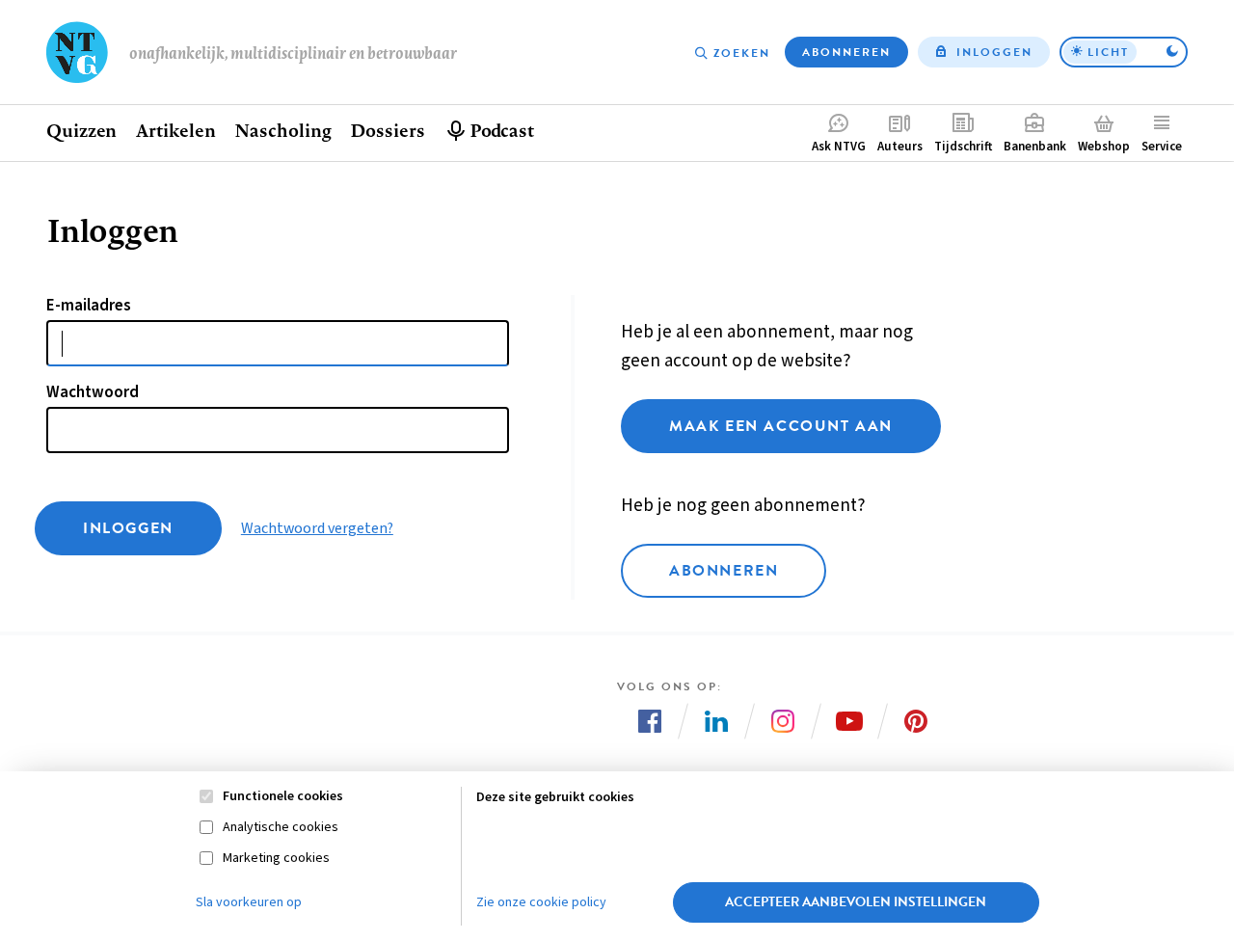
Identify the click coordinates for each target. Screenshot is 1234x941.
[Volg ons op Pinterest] (916, 721)
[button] (1124, 52)
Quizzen (81, 130)
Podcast (501, 130)
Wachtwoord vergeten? (317, 528)
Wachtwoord (92, 392)
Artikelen (175, 130)
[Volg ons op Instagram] (783, 721)
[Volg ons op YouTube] (849, 721)
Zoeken (741, 53)
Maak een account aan (781, 426)
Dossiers (387, 130)
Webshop (1104, 146)
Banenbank (1035, 146)
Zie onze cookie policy (541, 902)
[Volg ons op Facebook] (650, 721)
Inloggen (994, 52)
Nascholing (282, 130)
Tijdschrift (963, 146)
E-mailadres (88, 305)
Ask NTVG (839, 146)
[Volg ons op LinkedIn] (716, 721)
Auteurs (900, 146)
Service (1161, 146)
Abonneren (846, 52)
